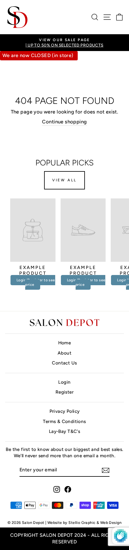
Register (65, 392)
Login (64, 382)
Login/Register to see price (35, 282)
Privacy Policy (65, 411)
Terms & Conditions (64, 421)
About (64, 353)
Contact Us (64, 363)
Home (64, 343)
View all (64, 180)
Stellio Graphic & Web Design (95, 522)
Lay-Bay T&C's (64, 431)
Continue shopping (64, 122)
